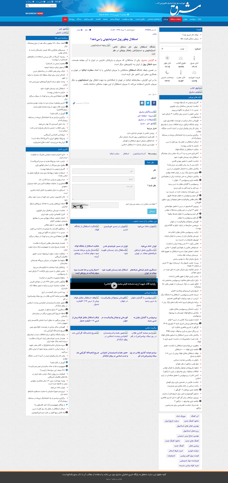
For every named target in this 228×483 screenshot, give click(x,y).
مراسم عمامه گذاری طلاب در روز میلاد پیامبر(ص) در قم (143, 354)
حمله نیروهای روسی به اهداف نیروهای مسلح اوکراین (48, 205)
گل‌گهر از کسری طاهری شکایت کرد (185, 327)
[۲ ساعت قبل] (142, 340)
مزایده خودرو (193, 450)
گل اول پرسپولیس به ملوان (188, 217)
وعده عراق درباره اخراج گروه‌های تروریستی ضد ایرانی (48, 83)
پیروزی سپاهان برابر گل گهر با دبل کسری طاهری (180, 397)
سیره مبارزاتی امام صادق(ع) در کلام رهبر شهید (47, 345)
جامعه (105, 19)
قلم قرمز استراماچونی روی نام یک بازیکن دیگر (136, 136)
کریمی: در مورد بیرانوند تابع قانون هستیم (183, 298)
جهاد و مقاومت (127, 19)
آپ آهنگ (195, 416)
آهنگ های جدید (192, 441)
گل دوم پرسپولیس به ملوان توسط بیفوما (183, 213)
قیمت (198, 29)
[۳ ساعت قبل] (142, 234)
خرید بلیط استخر (176, 450)
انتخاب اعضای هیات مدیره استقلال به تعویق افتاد (180, 251)
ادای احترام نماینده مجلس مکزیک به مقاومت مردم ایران (49, 156)
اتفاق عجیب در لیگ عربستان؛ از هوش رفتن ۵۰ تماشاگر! (181, 285)
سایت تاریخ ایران (172, 421)
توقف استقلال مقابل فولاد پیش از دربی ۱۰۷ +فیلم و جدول (183, 355)
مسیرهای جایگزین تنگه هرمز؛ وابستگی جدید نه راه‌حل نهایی (48, 51)
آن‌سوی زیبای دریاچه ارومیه (54, 67)
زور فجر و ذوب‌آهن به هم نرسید (186, 187)
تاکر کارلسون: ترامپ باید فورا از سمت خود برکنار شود (47, 198)
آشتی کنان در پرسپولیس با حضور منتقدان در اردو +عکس (181, 377)
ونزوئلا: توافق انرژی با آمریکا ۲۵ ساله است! (48, 138)
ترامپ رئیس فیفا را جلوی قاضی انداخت (184, 276)
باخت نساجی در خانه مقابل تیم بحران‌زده (183, 385)
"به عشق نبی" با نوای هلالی (54, 224)
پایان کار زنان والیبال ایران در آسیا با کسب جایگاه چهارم (181, 130)
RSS (56, 2)
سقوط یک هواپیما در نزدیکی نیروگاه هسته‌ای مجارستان (49, 262)
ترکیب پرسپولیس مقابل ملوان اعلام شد (183, 232)
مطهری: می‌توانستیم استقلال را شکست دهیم (181, 345)
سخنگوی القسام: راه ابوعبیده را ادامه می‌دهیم (47, 228)
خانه (199, 19)
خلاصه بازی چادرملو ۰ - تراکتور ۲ (186, 401)
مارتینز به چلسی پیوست (190, 145)
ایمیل (153, 178)
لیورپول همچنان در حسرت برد (187, 239)
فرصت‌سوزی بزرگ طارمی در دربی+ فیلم (183, 319)
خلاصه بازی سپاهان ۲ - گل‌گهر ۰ (186, 389)
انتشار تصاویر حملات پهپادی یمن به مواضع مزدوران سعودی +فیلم (50, 219)
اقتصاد (98, 19)
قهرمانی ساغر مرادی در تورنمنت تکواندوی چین (181, 120)
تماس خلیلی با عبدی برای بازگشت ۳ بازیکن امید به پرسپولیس (181, 115)
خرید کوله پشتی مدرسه (189, 465)
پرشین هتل (194, 445)
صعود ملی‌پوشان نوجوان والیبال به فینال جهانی (181, 367)
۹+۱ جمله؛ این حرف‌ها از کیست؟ (52, 370)
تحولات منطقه (175, 19)
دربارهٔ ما (29, 2)
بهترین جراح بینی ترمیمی (188, 436)
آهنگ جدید (179, 445)
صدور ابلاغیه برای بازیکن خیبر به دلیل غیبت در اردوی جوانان (182, 271)
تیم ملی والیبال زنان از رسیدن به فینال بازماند (181, 236)
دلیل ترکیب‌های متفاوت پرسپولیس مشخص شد (180, 280)
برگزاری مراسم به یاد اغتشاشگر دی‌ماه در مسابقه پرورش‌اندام (181, 136)
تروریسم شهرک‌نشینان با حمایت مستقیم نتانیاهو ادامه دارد (47, 393)
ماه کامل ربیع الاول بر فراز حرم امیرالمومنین (48, 412)
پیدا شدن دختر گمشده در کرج (53, 292)
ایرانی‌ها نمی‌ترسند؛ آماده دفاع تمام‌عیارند (49, 142)
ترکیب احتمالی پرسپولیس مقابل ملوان (184, 309)
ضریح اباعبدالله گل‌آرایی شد (87, 353)
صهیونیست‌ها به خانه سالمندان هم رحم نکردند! (46, 366)
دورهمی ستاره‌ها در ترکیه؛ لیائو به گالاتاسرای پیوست (183, 227)
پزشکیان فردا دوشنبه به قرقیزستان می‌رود (49, 267)
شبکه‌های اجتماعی (154, 19)
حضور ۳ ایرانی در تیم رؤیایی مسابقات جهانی (182, 210)
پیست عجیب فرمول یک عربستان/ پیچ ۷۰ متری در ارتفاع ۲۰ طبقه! (181, 264)
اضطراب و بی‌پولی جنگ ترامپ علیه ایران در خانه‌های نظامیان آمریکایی (49, 375)
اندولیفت (171, 455)
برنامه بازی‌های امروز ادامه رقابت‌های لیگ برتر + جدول (181, 304)
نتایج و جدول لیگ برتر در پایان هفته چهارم (182, 172)
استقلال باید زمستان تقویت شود (186, 157)
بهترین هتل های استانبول (188, 426)
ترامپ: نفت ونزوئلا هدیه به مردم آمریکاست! (47, 161)
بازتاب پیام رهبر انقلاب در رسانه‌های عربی (49, 71)
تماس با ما (39, 2)
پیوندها (71, 19)
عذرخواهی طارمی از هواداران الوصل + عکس (182, 247)
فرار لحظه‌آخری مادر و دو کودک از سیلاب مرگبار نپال (48, 98)
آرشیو (49, 2)
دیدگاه (79, 19)
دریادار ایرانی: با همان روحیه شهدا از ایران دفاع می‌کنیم (48, 350)
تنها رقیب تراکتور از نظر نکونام (187, 363)
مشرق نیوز (179, 8)
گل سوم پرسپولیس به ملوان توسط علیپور (183, 195)
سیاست (192, 19)
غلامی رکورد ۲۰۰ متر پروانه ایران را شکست (182, 243)
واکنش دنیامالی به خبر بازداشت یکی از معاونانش (180, 176)
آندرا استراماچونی (139, 153)
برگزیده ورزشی (150, 292)
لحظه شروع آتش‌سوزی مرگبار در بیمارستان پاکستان (49, 315)
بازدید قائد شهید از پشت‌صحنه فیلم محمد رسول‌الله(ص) (129, 284)
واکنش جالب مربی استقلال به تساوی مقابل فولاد (180, 335)
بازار (65, 19)
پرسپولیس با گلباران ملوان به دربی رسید (183, 184)
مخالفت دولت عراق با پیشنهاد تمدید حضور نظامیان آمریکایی (49, 255)
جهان (185, 19)
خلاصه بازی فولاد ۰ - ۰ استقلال (187, 349)
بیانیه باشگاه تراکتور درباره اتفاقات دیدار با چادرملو (180, 124)
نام (154, 170)
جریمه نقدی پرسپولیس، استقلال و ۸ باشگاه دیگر (180, 294)
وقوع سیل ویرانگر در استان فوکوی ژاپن (50, 165)
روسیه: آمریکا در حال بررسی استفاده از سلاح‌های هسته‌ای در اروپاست (47, 58)
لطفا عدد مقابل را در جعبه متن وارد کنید (141, 204)
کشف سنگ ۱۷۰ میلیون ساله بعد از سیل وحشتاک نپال (47, 45)
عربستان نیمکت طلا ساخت (188, 255)
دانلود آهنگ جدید (191, 421)
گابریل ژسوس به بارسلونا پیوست (186, 102)
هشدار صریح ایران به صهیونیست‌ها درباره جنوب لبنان (47, 248)
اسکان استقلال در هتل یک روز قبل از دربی (182, 141)
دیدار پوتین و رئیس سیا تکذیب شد (52, 179)
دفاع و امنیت (140, 19)
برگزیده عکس (150, 328)
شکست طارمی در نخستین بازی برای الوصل (182, 382)
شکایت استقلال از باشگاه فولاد (187, 149)
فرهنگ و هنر (114, 19)
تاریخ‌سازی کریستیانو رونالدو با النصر (185, 290)
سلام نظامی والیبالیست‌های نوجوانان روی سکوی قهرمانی (181, 201)
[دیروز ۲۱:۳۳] (142, 305)
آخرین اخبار (62, 149)
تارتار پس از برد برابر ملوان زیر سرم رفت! (183, 164)
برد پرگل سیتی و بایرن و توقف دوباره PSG (182, 331)
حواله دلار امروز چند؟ (190, 34)
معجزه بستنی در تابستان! (55, 63)
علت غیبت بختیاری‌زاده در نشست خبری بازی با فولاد (182, 340)
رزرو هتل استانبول (191, 431)
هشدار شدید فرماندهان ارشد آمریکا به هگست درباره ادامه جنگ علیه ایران (48, 340)
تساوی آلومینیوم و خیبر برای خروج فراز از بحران (180, 393)
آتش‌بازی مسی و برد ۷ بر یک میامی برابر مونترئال (180, 153)
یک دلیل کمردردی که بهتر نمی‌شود (52, 124)
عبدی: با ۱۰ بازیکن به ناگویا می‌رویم (185, 110)
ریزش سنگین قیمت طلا (190, 38)
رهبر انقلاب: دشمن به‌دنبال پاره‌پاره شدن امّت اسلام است (48, 129)
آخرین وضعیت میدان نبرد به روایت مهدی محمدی (46, 102)
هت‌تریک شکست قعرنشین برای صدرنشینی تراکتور (183, 407)
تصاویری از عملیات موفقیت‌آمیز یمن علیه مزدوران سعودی (47, 185)
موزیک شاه (181, 416)
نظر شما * (151, 185)
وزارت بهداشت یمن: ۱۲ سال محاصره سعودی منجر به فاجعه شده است (49, 382)
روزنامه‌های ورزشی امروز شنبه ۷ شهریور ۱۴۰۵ (181, 323)
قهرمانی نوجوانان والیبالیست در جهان (184, 221)
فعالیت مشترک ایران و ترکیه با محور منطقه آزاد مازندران (48, 287)
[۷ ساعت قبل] (142, 258)
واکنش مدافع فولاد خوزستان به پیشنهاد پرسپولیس (185, 314)
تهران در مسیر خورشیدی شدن (115, 246)
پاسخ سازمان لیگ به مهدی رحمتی (186, 259)
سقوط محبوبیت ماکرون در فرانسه (52, 277)
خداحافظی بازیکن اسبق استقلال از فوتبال (138, 140)
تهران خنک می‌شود (148, 246)
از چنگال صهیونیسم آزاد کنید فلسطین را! (49, 404)
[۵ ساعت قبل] (114, 234)
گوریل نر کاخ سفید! (57, 113)
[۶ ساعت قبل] (85, 234)
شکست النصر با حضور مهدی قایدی (185, 161)
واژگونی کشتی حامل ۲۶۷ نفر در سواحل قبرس (47, 281)
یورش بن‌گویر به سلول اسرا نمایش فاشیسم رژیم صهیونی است (47, 322)
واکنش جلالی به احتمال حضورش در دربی (183, 168)
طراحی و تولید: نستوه (114, 479)
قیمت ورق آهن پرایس (189, 455)
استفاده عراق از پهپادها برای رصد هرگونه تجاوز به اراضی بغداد (47, 174)
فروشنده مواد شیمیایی (189, 460)
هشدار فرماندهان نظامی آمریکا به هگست (49, 243)
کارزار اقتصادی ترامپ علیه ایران (53, 214)
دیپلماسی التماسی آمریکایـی (54, 134)
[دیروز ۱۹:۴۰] (114, 305)
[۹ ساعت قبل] (114, 285)
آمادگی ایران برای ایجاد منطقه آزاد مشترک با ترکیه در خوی (47, 76)
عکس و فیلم (88, 19)
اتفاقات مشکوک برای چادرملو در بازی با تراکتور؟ (181, 371)
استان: (197, 49)
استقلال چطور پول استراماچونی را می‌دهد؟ (114, 39)
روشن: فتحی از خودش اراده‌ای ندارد (140, 133)
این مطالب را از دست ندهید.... (143, 221)
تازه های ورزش (194, 97)
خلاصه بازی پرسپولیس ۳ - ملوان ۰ (185, 180)
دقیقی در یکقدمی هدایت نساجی (186, 360)
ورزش (165, 19)
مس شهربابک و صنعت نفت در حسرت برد (182, 191)
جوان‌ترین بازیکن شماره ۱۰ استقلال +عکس (137, 144)
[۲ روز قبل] (85, 305)
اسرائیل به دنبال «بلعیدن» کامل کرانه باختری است (48, 192)
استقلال (126, 153)
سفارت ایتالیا (114, 153)
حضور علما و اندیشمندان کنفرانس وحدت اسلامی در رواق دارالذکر (114, 354)
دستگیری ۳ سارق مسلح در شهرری (51, 309)
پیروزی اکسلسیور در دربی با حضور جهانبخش (182, 206)
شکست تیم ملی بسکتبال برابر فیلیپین (184, 106)
